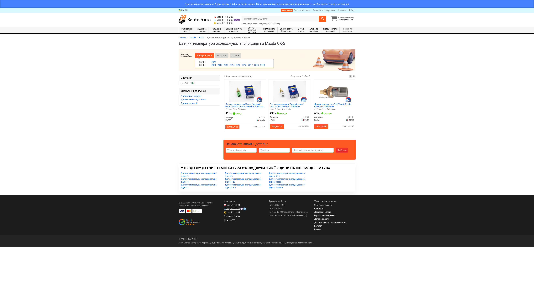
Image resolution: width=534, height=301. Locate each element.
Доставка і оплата (302, 10)
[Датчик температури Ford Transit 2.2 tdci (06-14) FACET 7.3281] (334, 91)
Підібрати (342, 150)
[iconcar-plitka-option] (350, 76)
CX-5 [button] (235, 55)
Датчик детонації (189, 103)
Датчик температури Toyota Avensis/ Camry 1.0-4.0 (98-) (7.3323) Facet (287, 105)
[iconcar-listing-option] (353, 76)
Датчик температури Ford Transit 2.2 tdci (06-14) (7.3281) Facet (332, 105)
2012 (220, 65)
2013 (226, 65)
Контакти (342, 10)
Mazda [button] (221, 55)
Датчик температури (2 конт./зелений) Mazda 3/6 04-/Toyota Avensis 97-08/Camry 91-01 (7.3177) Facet (245, 105)
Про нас (317, 229)
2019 (262, 65)
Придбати (232, 127)
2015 (238, 65)
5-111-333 (225, 16)
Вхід (352, 10)
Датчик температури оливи (193, 100)
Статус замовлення (323, 205)
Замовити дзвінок (232, 216)
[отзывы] (189, 222)
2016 (244, 65)
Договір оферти (321, 219)
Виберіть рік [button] (204, 55)
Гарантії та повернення (325, 215)
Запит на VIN (287, 10)
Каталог (318, 226)
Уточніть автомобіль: (186, 55)
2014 (232, 65)
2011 (214, 65)
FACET (188, 83)
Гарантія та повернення (324, 10)
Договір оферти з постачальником (330, 222)
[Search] (322, 19)
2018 (256, 65)
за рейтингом (244, 76)
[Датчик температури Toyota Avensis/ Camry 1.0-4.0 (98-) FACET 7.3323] (289, 91)
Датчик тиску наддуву (191, 96)
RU (186, 10)
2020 (214, 62)
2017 (250, 65)
